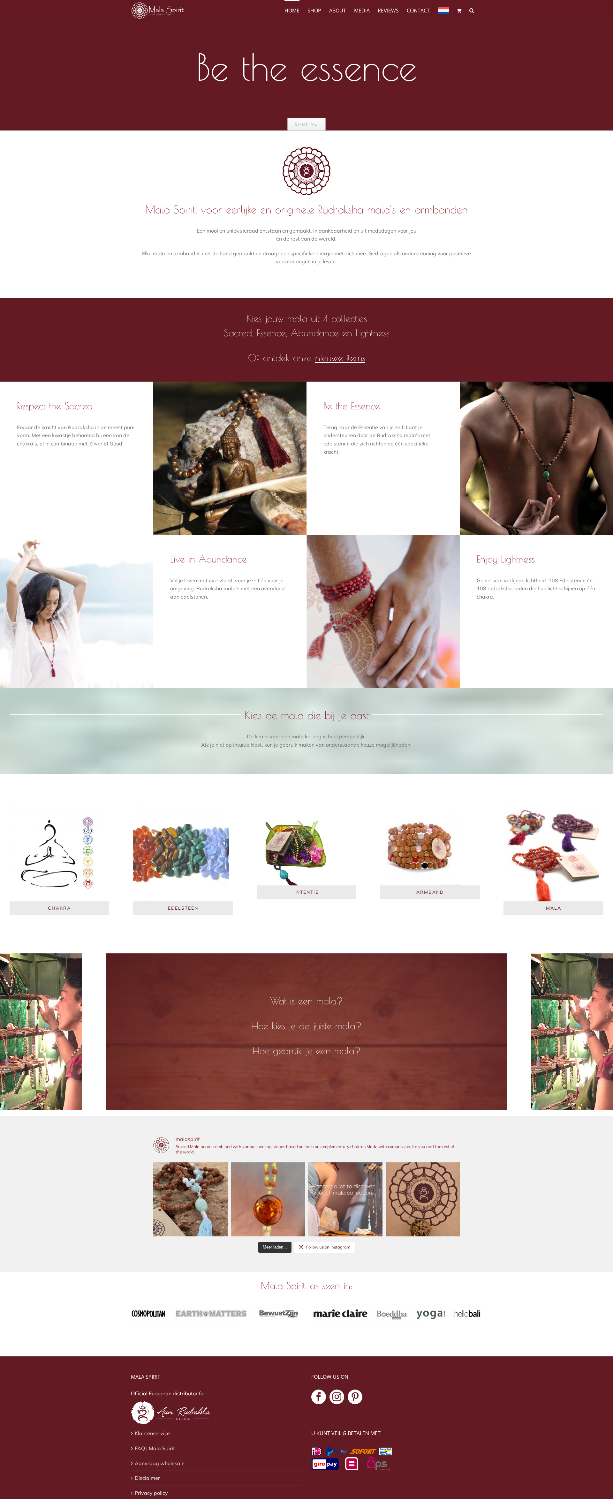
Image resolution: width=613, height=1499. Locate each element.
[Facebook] (318, 1397)
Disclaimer (147, 1478)
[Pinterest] (355, 1397)
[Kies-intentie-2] (297, 808)
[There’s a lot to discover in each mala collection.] (345, 1199)
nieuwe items (340, 357)
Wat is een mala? (306, 1000)
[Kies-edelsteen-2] (181, 808)
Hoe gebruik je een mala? (306, 1050)
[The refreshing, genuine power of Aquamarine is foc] (190, 1199)
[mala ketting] (551, 808)
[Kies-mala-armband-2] (420, 808)
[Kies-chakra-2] (57, 808)
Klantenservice (152, 1433)
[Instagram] (336, 1397)
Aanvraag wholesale (160, 1463)
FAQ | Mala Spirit (155, 1448)
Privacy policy (151, 1493)
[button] (471, 10)
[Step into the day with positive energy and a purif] (268, 1199)
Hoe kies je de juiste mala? (306, 1025)
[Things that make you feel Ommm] (423, 1199)
